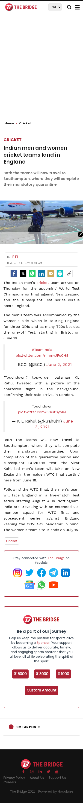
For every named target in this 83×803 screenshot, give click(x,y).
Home (10, 123)
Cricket (12, 140)
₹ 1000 (63, 673)
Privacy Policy (14, 777)
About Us (37, 777)
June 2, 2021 (59, 364)
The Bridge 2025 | (24, 791)
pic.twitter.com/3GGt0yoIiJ (42, 412)
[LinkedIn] (41, 273)
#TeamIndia (42, 349)
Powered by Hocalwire (55, 791)
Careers (9, 782)
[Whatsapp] (32, 273)
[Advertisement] (41, 69)
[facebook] (13, 273)
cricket (42, 282)
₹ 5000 (20, 673)
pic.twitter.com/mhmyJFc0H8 (42, 355)
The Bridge (56, 558)
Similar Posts (27, 727)
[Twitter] (23, 273)
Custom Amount (41, 690)
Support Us (57, 777)
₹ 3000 (42, 673)
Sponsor (43, 642)
